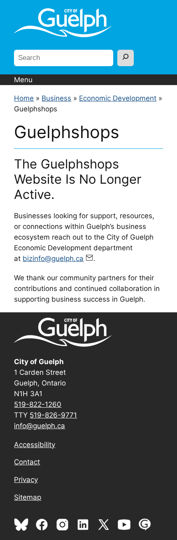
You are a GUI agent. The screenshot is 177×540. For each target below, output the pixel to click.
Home (24, 98)
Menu (23, 80)
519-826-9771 (53, 415)
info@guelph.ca (39, 426)
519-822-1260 (37, 404)
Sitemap (27, 497)
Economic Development (117, 98)
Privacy (26, 479)
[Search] (125, 58)
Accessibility (34, 445)
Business (56, 98)
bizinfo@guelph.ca (53, 258)
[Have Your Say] (146, 529)
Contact (27, 462)
